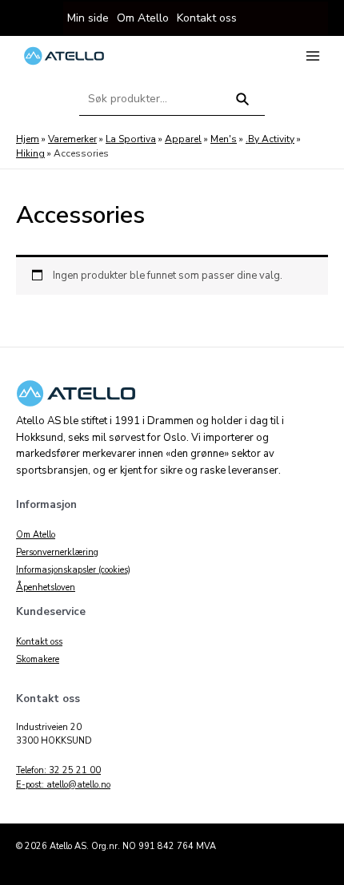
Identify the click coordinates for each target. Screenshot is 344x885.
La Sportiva (131, 139)
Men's (223, 139)
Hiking (30, 153)
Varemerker (72, 139)
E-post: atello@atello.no (63, 785)
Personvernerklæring (57, 552)
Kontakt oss (39, 642)
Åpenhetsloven (45, 587)
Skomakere (37, 659)
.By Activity (270, 139)
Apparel (183, 139)
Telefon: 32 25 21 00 (58, 770)
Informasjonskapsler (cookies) (73, 570)
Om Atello (35, 535)
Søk (243, 105)
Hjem (27, 139)
